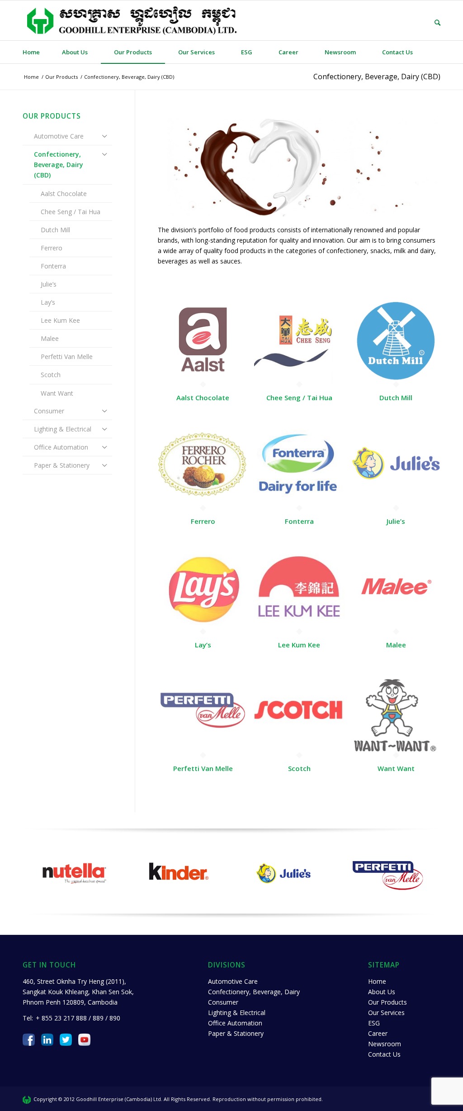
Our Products (387, 1002)
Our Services (386, 1012)
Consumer (49, 411)
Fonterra (53, 266)
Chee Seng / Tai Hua (70, 211)
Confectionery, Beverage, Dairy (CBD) (376, 76)
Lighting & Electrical (62, 429)
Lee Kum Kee (60, 320)
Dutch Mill (55, 229)
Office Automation (61, 447)
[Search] (430, 22)
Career (377, 1033)
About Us (381, 991)
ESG (374, 1023)
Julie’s (49, 284)
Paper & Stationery (62, 465)
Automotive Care (59, 136)
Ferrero (51, 248)
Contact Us (384, 1054)
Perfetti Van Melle (67, 356)
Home (377, 981)
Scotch (51, 374)
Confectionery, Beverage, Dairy (254, 991)
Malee (50, 338)
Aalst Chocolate (64, 193)
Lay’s (48, 302)
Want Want (57, 393)
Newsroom (384, 1043)
